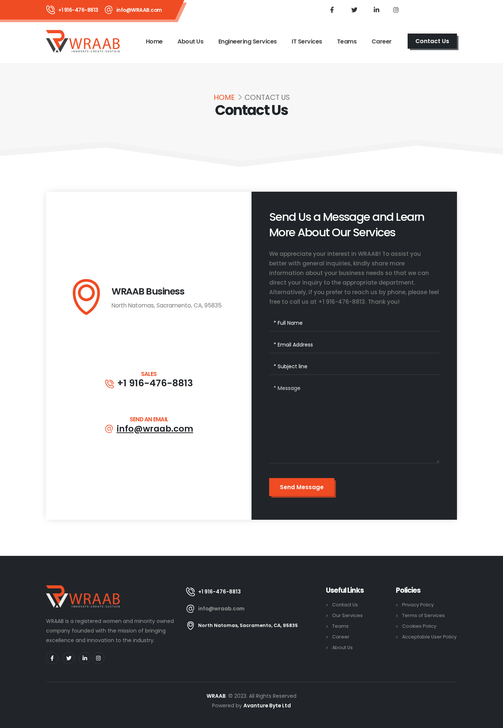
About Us (190, 41)
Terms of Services (423, 615)
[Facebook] (332, 9)
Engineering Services (247, 41)
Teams (347, 41)
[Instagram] (396, 9)
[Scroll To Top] (490, 719)
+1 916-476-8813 (155, 384)
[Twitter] (354, 9)
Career (382, 41)
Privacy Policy (418, 605)
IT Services (307, 41)
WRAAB (216, 696)
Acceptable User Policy (429, 637)
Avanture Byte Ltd (267, 705)
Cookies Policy (419, 626)
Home (154, 41)
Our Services (347, 615)
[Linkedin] (376, 9)
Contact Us (345, 605)
